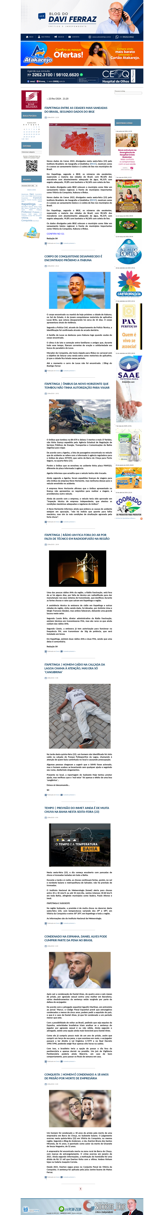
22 (34, 134)
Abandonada (24, 194)
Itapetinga (28, 204)
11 (24, 132)
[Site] (101, 38)
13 (29, 132)
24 (39, 134)
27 (29, 137)
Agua (31, 194)
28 (31, 137)
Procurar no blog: (120, 91)
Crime (26, 196)
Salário (35, 214)
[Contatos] (75, 38)
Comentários (38, 194)
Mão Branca (25, 208)
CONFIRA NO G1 (55, 234)
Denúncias (39, 196)
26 (27, 137)
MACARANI (24, 206)
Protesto (35, 212)
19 (27, 134)
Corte (22, 196)
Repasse (23, 214)
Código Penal (32, 196)
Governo (23, 199)
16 (36, 132)
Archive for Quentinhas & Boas (125, 518)
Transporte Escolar (26, 215)
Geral (57, 243)
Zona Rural (36, 220)
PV (41, 212)
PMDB (30, 210)
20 (29, 134)
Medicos (31, 206)
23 (36, 134)
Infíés (22, 201)
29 (34, 137)
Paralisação (32, 208)
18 (24, 134)
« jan (22, 139)
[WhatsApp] (129, 38)
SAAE (30, 214)
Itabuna (40, 201)
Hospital (39, 199)
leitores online (31, 190)
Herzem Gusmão (32, 199)
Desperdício (24, 198)
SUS (40, 214)
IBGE (93, 164)
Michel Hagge (38, 206)
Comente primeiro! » (69, 243)
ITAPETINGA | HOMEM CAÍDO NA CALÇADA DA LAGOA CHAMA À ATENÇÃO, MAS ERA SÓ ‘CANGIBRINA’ (75, 668)
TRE (34, 215)
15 (34, 132)
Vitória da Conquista (31, 219)
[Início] (29, 38)
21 (31, 134)
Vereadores (39, 215)
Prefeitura (39, 210)
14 (31, 132)
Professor (26, 212)
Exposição (37, 198)
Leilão (40, 204)
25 (24, 137)
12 (27, 132)
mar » (27, 139)
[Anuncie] (60, 38)
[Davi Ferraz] (44, 38)
